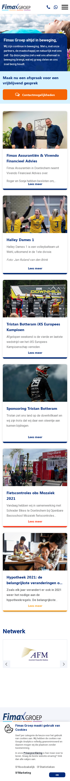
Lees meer (35, 184)
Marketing (24, 772)
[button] (63, 664)
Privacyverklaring (33, 753)
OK (57, 774)
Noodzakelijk (26, 766)
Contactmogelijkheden (38, 95)
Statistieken (47, 766)
